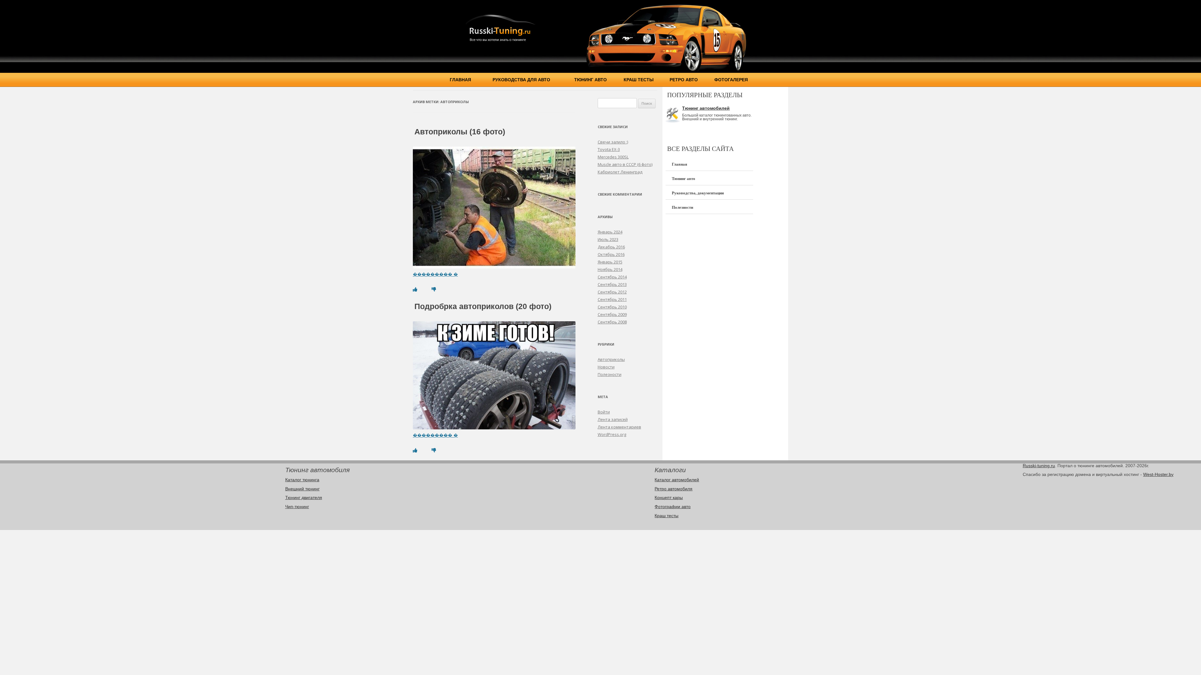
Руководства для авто (521, 79)
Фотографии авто (673, 506)
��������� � (435, 274)
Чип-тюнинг (297, 506)
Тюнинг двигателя (303, 497)
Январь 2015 (610, 262)
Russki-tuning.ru (1039, 465)
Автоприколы (611, 359)
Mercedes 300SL (613, 157)
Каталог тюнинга (302, 479)
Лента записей (613, 419)
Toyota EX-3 (609, 149)
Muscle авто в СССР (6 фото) (625, 164)
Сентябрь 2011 (612, 299)
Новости (606, 367)
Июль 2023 (608, 239)
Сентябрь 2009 (612, 314)
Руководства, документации (698, 193)
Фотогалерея (731, 79)
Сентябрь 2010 (612, 307)
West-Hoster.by (1158, 474)
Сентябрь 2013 (612, 284)
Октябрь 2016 (611, 254)
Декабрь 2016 (611, 247)
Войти (604, 412)
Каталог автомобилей (677, 479)
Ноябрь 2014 (610, 269)
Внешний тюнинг (302, 488)
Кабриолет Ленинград (620, 172)
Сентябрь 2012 (612, 292)
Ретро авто (684, 79)
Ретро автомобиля (673, 488)
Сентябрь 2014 (612, 277)
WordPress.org (612, 434)
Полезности (609, 374)
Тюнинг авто (590, 79)
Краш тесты (639, 79)
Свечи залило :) (613, 142)
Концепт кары (669, 497)
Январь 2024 (610, 232)
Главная (460, 79)
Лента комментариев (619, 427)
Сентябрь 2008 (612, 322)
